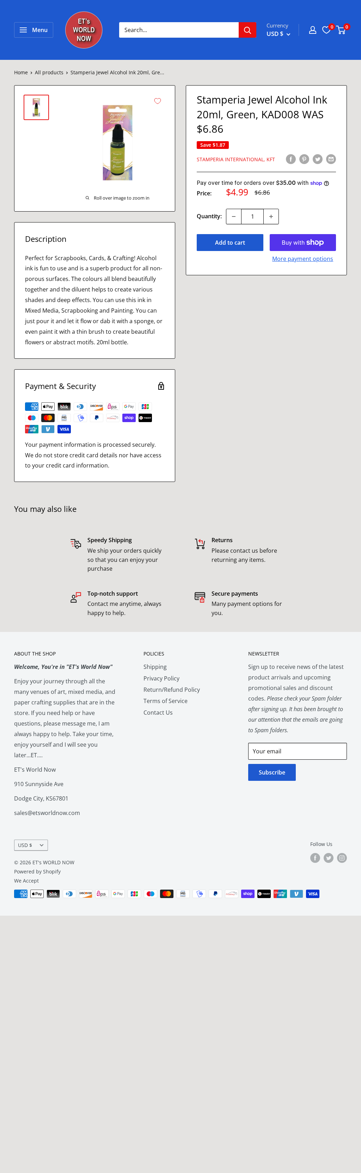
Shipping (155, 667)
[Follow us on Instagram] (342, 857)
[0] (341, 30)
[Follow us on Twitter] (329, 857)
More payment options (302, 259)
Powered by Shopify (37, 871)
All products (49, 72)
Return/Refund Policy (171, 690)
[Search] (247, 30)
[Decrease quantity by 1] (233, 216)
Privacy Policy (161, 678)
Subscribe (272, 772)
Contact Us (158, 712)
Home (21, 72)
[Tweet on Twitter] (318, 158)
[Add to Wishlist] (157, 101)
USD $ (25, 845)
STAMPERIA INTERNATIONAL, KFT (236, 159)
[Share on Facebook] (291, 158)
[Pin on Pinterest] (304, 158)
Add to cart (230, 242)
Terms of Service (165, 701)
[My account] (312, 30)
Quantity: (209, 216)
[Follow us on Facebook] (315, 857)
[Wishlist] (326, 30)
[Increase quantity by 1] (271, 216)
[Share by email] (331, 158)
